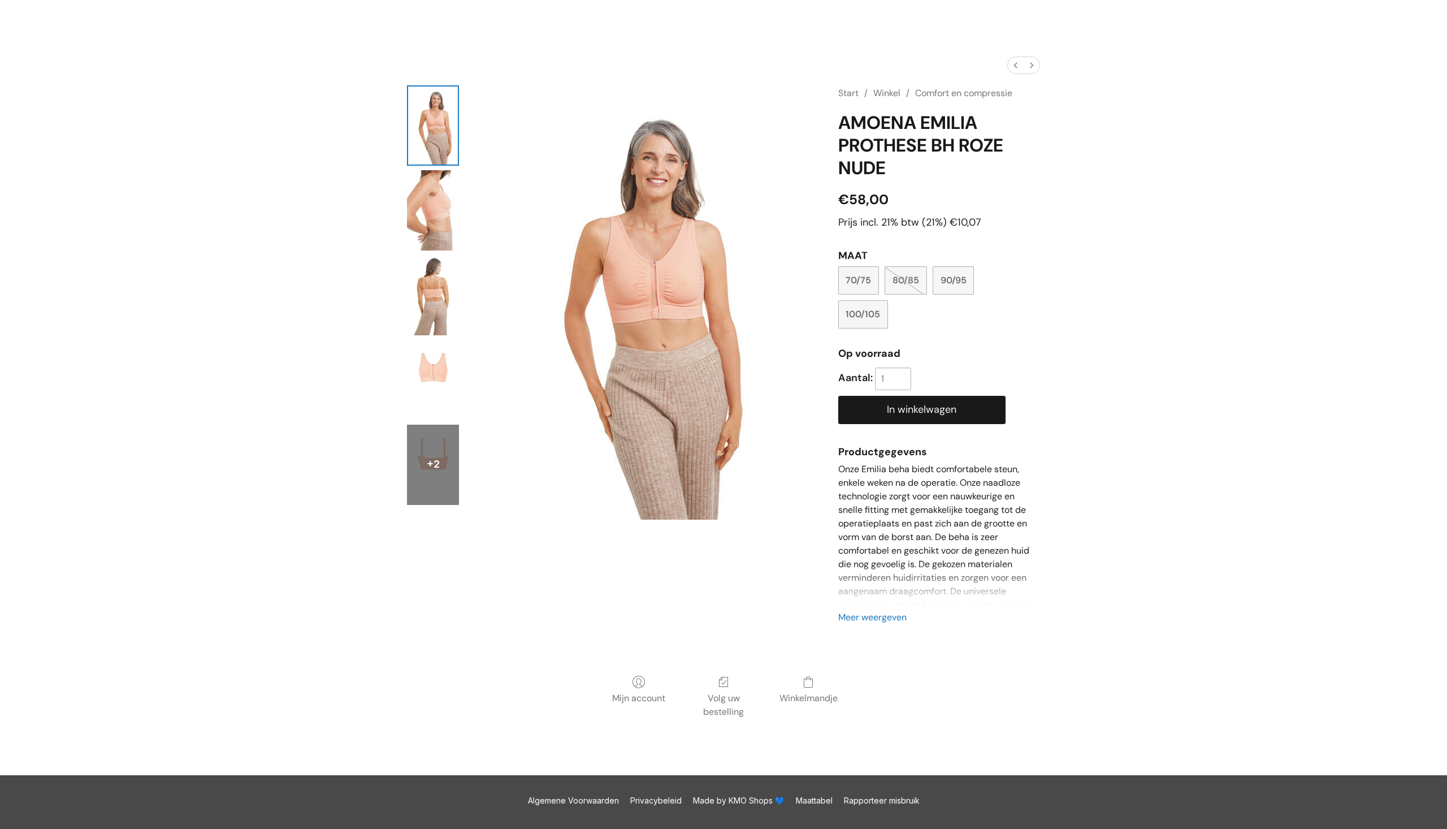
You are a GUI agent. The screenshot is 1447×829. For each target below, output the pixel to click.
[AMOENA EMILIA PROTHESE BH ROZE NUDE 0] (433, 125)
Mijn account (638, 698)
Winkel (886, 93)
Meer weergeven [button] (872, 617)
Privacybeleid (656, 800)
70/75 (858, 280)
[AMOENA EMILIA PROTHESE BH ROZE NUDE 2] (433, 295)
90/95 (954, 280)
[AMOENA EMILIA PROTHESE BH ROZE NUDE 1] (433, 210)
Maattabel (814, 800)
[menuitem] (1016, 65)
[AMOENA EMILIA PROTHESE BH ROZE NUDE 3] (433, 380)
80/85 (906, 280)
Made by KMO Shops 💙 (739, 800)
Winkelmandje (808, 698)
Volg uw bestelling (723, 705)
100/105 (863, 314)
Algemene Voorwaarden (573, 800)
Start (848, 93)
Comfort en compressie (963, 93)
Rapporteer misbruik (882, 800)
